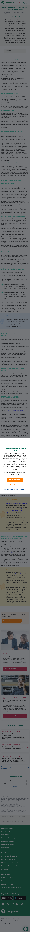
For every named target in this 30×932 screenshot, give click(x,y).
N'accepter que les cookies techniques (14, 489)
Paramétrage (14, 485)
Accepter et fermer (14, 480)
